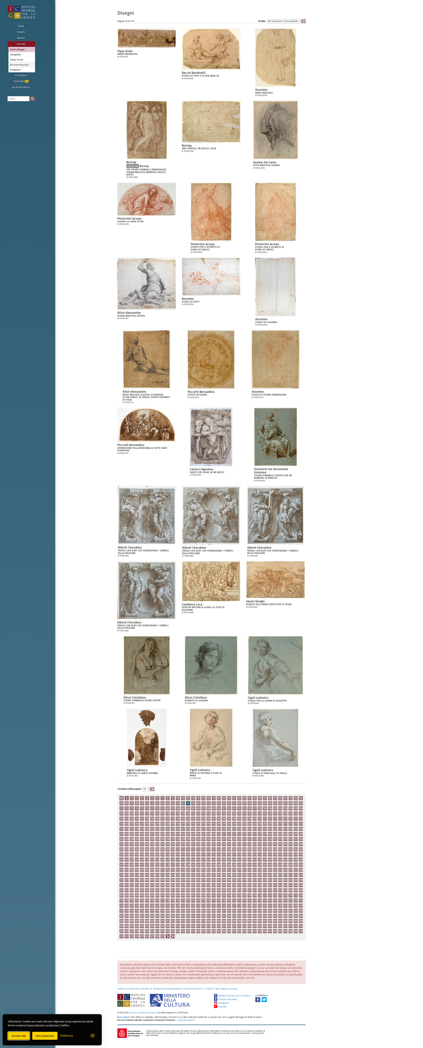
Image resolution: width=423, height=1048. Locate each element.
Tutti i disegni (17, 49)
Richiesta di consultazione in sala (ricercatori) (177, 988)
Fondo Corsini (16, 59)
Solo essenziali (45, 1036)
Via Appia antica (21, 87)
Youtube (222, 1006)
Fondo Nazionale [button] (20, 65)
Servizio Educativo (227, 999)
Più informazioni (173, 52)
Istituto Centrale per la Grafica (133, 988)
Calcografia (15, 54)
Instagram (223, 1003)
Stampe (21, 32)
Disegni (21, 44)
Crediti (208, 988)
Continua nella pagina (129, 789)
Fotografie (20, 75)
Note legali (123, 1017)
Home (21, 26)
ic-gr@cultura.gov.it (185, 1020)
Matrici (21, 38)
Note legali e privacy (226, 988)
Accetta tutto (19, 1036)
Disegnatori (15, 70)
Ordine (262, 21)
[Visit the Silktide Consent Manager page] (92, 1036)
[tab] (22, 64)
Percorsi (20, 81)
